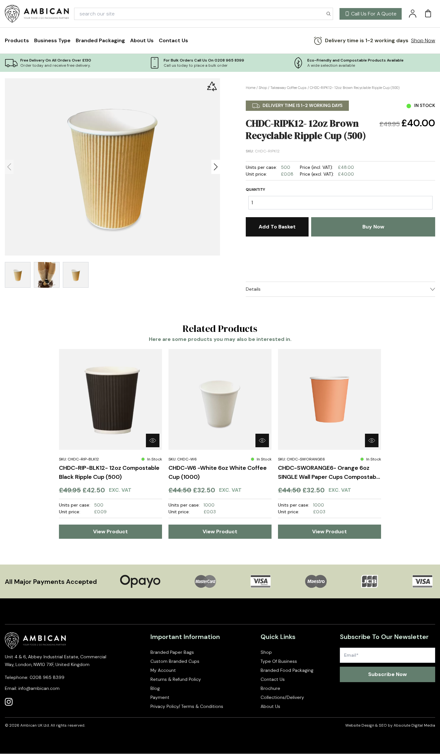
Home (250, 87)
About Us (142, 40)
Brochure (270, 688)
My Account (163, 670)
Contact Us (173, 40)
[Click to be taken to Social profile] (9, 702)
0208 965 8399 (47, 677)
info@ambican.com (39, 688)
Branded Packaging (100, 40)
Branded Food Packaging (287, 670)
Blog (155, 688)
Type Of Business (279, 661)
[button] (215, 167)
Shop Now (423, 40)
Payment (159, 697)
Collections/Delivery (282, 697)
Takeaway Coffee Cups (288, 87)
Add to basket (277, 226)
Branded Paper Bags (172, 652)
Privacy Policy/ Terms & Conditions (186, 706)
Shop (263, 87)
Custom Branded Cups (174, 661)
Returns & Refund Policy (175, 679)
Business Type (52, 40)
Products (17, 40)
